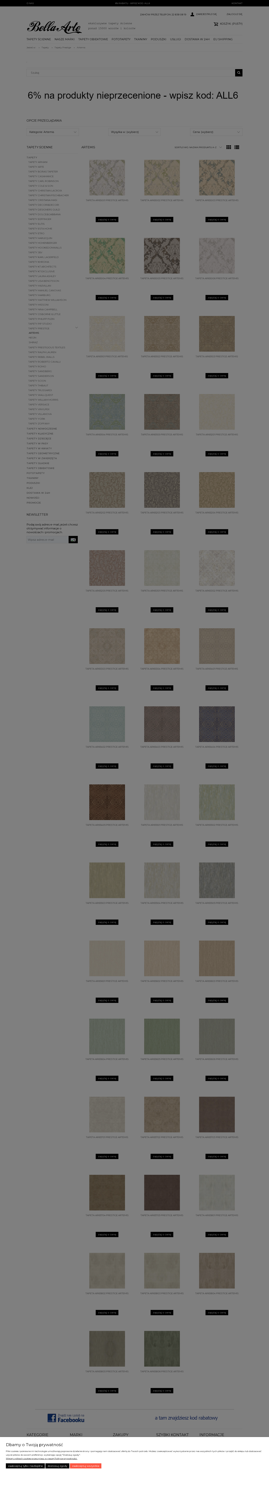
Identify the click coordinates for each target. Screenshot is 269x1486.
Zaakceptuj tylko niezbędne (25, 1465)
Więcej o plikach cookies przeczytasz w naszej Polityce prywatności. (41, 1458)
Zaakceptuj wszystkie (85, 1465)
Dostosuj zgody (57, 1465)
